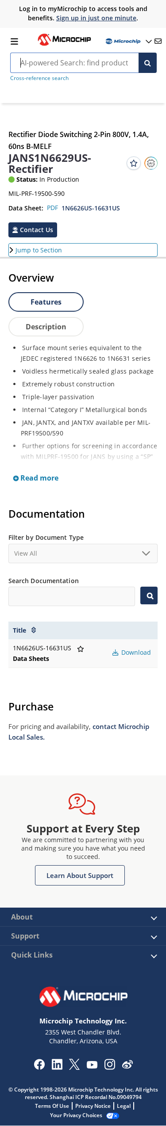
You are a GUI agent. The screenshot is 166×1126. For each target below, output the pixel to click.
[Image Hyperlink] (64, 44)
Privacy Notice (93, 1106)
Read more (38, 478)
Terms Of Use (52, 1106)
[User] (127, 41)
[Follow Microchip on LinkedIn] (56, 1067)
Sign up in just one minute (96, 18)
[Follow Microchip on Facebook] (39, 1067)
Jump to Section (38, 250)
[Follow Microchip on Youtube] (91, 1065)
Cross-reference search (39, 78)
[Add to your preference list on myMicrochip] (134, 163)
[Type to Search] (149, 595)
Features (46, 302)
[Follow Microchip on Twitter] (74, 1067)
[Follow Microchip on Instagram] (109, 1067)
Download (135, 652)
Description (46, 327)
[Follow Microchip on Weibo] (127, 1066)
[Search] (148, 63)
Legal (124, 1106)
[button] (32, 229)
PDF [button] (52, 207)
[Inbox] (158, 41)
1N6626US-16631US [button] (91, 208)
